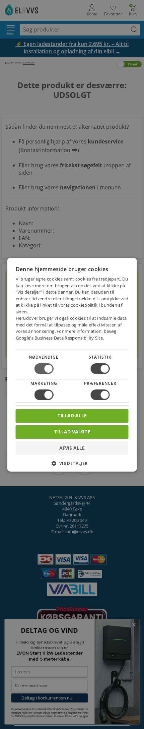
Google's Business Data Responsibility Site (59, 338)
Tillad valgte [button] (72, 431)
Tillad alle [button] (72, 415)
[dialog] (72, 364)
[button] (72, 466)
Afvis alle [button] (72, 448)
